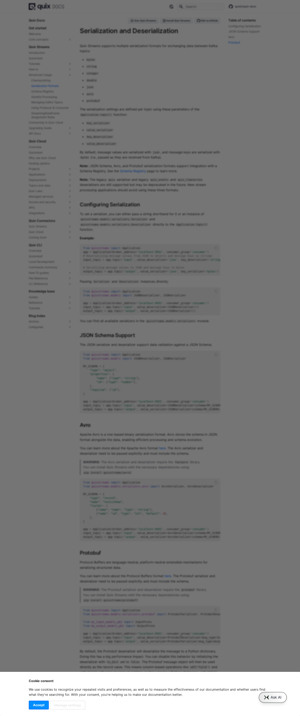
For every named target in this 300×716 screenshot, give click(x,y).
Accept (38, 705)
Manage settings (67, 705)
